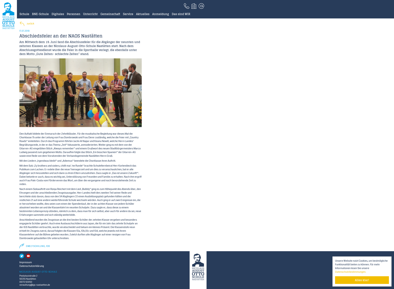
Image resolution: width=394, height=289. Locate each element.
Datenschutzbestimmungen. (350, 272)
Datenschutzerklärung (31, 266)
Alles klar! (362, 280)
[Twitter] (21, 256)
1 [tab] (79, 124)
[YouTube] (28, 256)
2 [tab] (82, 124)
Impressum (25, 262)
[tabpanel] (80, 92)
